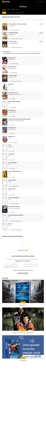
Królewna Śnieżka (14, 32)
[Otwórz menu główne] (43, 2)
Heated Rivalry (23, 360)
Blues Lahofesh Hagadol (14, 101)
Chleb (9, 145)
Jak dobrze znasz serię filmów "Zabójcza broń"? (23, 332)
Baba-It (10, 223)
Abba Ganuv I (11, 136)
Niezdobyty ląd (12, 127)
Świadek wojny (12, 57)
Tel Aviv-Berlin (12, 189)
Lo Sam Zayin (11, 154)
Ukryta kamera (12, 110)
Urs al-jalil (10, 84)
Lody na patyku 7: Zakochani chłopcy (18, 24)
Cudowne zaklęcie (12, 75)
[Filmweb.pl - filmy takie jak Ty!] (6, 2)
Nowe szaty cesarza (13, 92)
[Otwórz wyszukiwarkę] (37, 2)
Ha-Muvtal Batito (12, 162)
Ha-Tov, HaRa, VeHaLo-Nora (15, 171)
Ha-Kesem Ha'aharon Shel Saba (15, 215)
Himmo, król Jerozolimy (14, 206)
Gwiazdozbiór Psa (23, 305)
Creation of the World (13, 197)
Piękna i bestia (13, 41)
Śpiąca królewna (12, 66)
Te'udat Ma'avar (12, 180)
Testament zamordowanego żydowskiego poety (19, 119)
